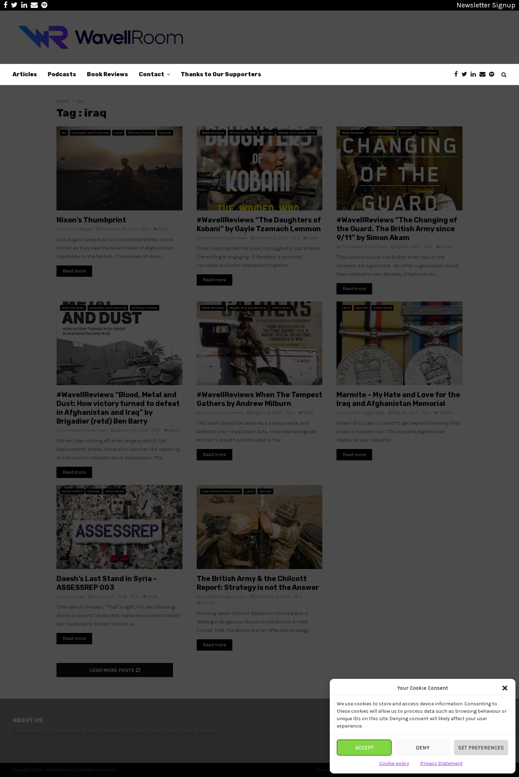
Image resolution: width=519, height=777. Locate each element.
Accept (364, 748)
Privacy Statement (441, 763)
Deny (423, 748)
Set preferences (481, 748)
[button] (504, 688)
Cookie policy (394, 763)
